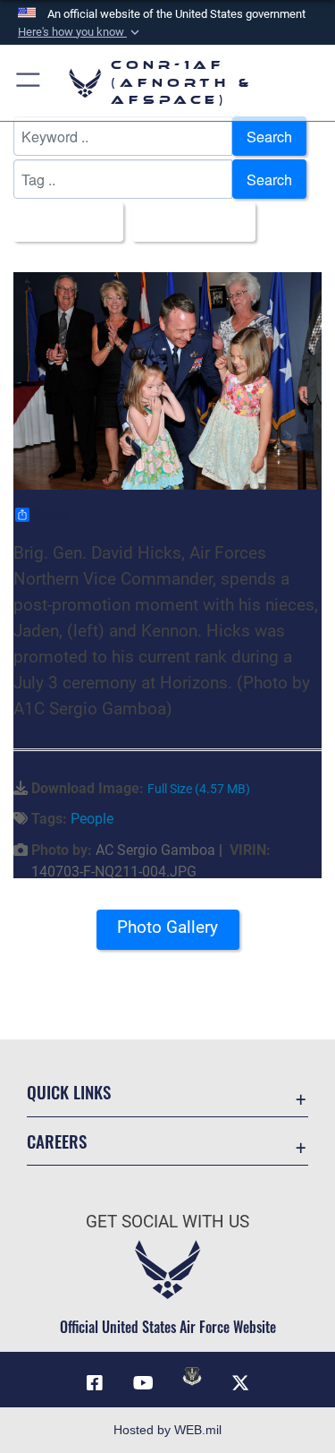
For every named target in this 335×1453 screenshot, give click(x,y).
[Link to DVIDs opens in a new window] (192, 1376)
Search (269, 136)
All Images (63, 222)
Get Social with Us (167, 1221)
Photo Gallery (167, 927)
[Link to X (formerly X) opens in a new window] (240, 1383)
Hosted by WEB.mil (167, 1430)
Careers (57, 1141)
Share (51, 515)
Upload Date (188, 222)
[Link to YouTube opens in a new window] (143, 1383)
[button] (80, 32)
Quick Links (69, 1092)
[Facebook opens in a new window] (94, 1383)
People (92, 818)
